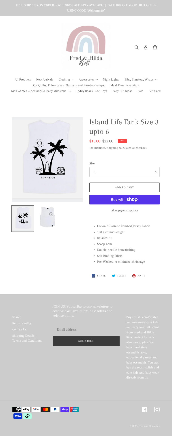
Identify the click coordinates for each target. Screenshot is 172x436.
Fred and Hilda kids (149, 426)
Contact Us (19, 329)
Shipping (112, 147)
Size (92, 163)
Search (17, 317)
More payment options (125, 210)
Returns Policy (21, 323)
